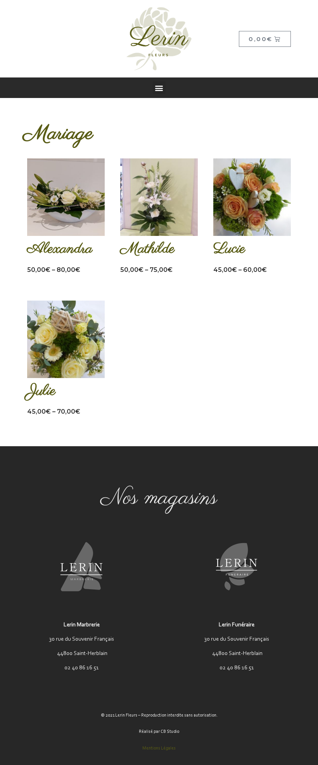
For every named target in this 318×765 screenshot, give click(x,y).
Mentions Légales (159, 748)
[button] (159, 87)
